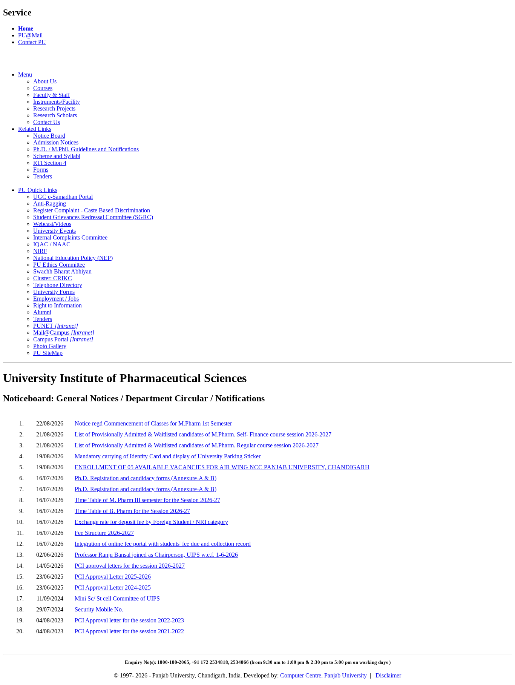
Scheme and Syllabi (56, 156)
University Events (54, 230)
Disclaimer (388, 675)
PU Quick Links (37, 190)
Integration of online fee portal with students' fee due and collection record (163, 544)
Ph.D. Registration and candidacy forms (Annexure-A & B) (145, 478)
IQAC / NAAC (52, 244)
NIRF (40, 251)
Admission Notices (55, 142)
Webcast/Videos (52, 224)
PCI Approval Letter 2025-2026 (113, 576)
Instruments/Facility (56, 101)
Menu (25, 74)
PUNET (55, 326)
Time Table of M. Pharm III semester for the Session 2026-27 (147, 500)
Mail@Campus (63, 332)
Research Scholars (55, 115)
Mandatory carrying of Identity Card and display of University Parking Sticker (168, 456)
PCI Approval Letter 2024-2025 (113, 587)
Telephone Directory (57, 285)
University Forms (54, 292)
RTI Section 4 (49, 163)
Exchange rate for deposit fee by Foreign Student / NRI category (151, 522)
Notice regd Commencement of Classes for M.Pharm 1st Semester (153, 423)
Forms (40, 169)
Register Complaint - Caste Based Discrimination (91, 210)
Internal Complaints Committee (70, 237)
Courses (42, 88)
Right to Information (57, 305)
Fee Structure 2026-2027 (104, 533)
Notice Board (49, 135)
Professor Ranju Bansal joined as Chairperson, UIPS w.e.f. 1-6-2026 (156, 554)
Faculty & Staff (51, 95)
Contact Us (46, 122)
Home (25, 28)
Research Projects (54, 108)
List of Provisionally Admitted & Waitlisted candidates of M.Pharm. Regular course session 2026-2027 (197, 445)
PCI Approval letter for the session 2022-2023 (129, 620)
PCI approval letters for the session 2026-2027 (130, 565)
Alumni (42, 312)
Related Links (34, 129)
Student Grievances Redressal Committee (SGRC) (93, 217)
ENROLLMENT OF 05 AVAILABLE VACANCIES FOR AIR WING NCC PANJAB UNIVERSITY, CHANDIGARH (222, 467)
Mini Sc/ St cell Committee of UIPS (117, 598)
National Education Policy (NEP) (73, 258)
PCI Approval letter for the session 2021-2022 (129, 631)
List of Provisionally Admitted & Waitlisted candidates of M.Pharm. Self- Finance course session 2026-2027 (203, 434)
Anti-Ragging (49, 203)
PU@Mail (30, 35)
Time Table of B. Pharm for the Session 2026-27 (132, 511)
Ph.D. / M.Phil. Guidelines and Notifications (86, 149)
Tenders (42, 176)
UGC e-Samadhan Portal (63, 197)
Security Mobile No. (99, 609)
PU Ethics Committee (59, 264)
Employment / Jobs (56, 298)
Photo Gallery (49, 346)
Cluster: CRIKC (52, 278)
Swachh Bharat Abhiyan (62, 271)
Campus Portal (63, 339)
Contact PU (32, 42)
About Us (45, 81)
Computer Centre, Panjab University (323, 675)
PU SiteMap (48, 353)
